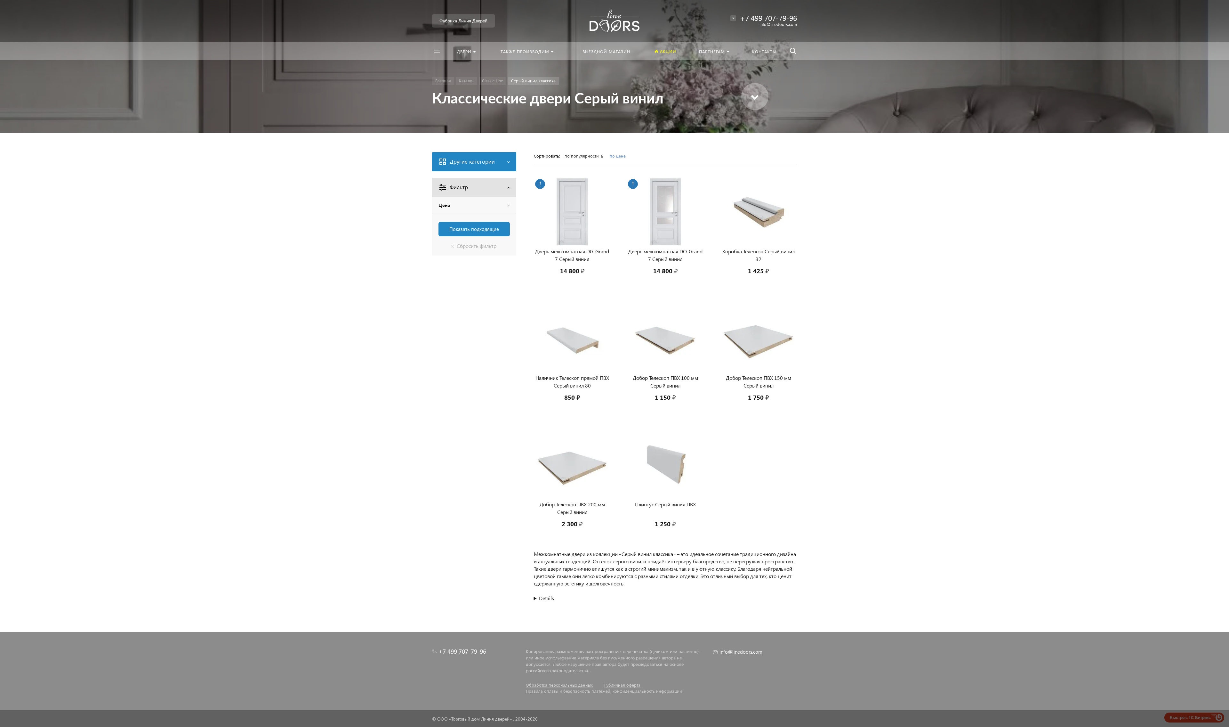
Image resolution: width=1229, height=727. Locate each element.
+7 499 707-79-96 (462, 651)
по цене (618, 156)
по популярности (582, 156)
